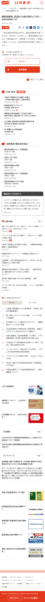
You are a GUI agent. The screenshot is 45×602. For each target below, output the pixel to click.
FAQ (38, 583)
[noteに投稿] (42, 27)
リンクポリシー (30, 580)
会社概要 (4, 586)
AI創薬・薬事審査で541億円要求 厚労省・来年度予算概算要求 (24, 310)
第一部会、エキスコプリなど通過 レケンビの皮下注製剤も (24, 317)
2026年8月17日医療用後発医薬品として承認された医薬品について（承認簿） (22, 439)
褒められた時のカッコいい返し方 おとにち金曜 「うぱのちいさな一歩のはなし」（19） (22, 228)
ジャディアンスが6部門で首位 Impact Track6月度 (24, 357)
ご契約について (29, 583)
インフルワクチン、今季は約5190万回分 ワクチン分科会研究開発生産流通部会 (24, 350)
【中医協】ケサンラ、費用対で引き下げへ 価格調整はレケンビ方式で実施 (24, 323)
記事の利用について (8, 583)
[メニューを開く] (41, 2)
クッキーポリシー (18, 580)
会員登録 (5, 2)
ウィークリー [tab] (33, 302)
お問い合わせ (14, 598)
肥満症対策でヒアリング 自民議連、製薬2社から (20, 253)
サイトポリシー (6, 580)
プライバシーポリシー (16, 577)
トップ (4, 8)
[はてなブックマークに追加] (38, 27)
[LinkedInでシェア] (34, 27)
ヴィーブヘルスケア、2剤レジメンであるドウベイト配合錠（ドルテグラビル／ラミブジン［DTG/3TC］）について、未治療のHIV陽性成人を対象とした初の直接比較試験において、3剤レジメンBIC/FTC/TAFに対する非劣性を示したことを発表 (22, 473)
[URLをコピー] (23, 27)
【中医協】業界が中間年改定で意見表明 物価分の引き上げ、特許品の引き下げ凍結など (24, 330)
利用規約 (4, 577)
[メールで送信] (19, 27)
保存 (6, 27)
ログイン (22, 61)
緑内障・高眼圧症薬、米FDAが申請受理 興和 (19, 278)
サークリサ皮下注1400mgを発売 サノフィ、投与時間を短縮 (22, 286)
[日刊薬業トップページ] (22, 2)
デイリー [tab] (12, 302)
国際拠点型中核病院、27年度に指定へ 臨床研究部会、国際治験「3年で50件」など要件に (21, 271)
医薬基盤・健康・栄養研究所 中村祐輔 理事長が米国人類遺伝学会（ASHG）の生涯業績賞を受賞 (22, 463)
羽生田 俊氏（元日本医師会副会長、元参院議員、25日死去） (24, 364)
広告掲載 (19, 583)
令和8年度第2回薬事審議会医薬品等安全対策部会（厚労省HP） (22, 446)
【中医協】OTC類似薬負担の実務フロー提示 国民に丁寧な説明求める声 (24, 344)
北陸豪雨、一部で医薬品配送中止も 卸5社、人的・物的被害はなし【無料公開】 (22, 262)
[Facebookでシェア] (27, 27)
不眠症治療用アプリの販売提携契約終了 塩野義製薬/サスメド (24, 371)
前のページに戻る (36, 79)
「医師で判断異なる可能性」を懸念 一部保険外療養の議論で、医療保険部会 (22, 246)
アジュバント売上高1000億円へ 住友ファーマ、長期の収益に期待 (22, 237)
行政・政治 (13, 8)
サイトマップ (28, 577)
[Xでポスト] (30, 27)
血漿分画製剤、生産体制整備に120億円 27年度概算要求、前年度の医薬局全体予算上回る (24, 337)
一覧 (39, 221)
